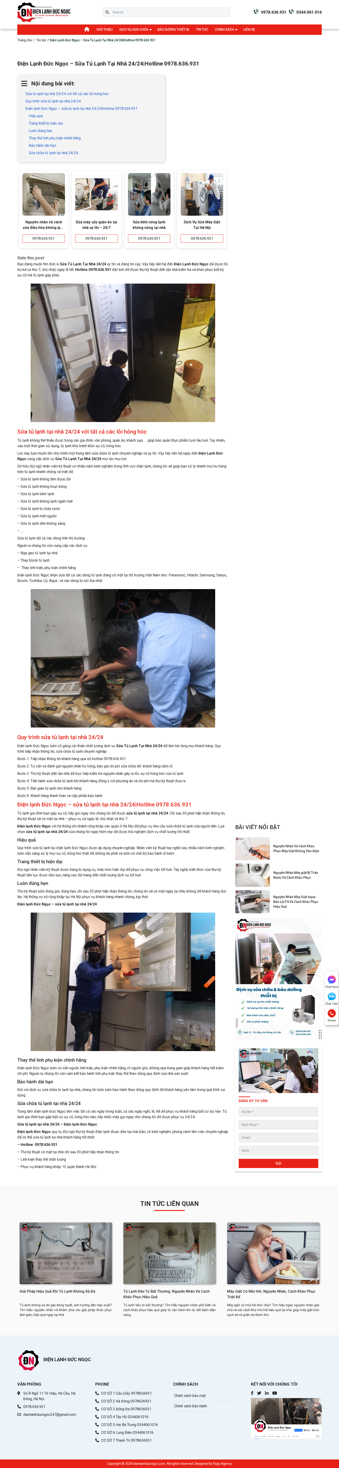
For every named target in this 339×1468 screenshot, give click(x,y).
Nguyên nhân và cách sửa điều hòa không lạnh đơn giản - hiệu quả (44, 225)
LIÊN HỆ (249, 29)
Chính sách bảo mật (190, 1395)
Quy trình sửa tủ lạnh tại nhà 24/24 (53, 101)
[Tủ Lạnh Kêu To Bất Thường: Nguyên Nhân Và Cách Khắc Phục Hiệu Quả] (169, 1253)
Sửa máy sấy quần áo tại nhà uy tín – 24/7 (96, 225)
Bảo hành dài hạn (42, 145)
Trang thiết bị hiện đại (46, 123)
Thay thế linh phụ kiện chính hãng (55, 138)
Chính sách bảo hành (190, 1406)
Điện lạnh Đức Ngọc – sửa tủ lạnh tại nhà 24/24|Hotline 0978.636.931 (81, 108)
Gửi (278, 1163)
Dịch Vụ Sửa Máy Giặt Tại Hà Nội (202, 225)
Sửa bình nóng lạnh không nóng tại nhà (149, 225)
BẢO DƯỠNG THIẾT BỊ (173, 29)
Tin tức (41, 40)
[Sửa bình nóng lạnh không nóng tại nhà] (149, 194)
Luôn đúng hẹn (40, 131)
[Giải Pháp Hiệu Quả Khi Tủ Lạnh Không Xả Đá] (66, 1253)
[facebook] (252, 1393)
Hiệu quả (36, 116)
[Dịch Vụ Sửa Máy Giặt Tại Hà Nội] (202, 194)
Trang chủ (24, 40)
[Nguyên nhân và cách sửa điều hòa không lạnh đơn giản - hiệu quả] (43, 194)
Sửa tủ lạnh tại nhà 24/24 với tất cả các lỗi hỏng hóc (67, 94)
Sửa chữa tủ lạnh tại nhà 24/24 (53, 153)
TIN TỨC (202, 29)
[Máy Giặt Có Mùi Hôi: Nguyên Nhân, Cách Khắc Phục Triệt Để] (273, 1253)
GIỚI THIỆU (104, 29)
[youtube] (274, 1393)
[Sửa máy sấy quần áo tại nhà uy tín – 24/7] (96, 194)
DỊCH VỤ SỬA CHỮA (133, 29)
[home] (43, 12)
